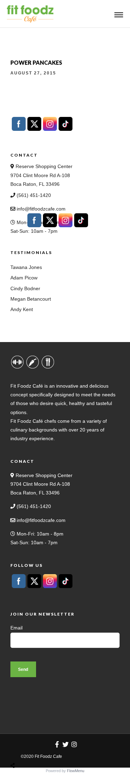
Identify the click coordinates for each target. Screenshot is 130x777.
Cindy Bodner (25, 288)
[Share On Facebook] (19, 749)
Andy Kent (21, 309)
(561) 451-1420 (33, 195)
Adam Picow (23, 277)
